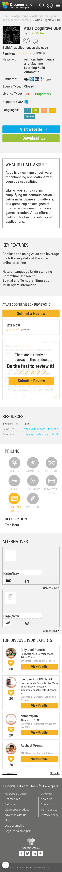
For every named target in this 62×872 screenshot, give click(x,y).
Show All (55, 773)
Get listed (10, 804)
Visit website (31, 129)
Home (6, 16)
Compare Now (51, 587)
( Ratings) (39, 53)
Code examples (14, 825)
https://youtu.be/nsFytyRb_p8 (41, 434)
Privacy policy (49, 815)
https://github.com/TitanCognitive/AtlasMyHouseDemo (41, 429)
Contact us (48, 804)
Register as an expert (17, 831)
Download (30, 138)
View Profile (39, 666)
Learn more (9, 773)
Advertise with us (15, 815)
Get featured (12, 799)
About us (46, 799)
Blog (7, 820)
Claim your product (16, 810)
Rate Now (11, 573)
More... (49, 79)
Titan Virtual (36, 33)
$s (18, 5)
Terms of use (49, 810)
